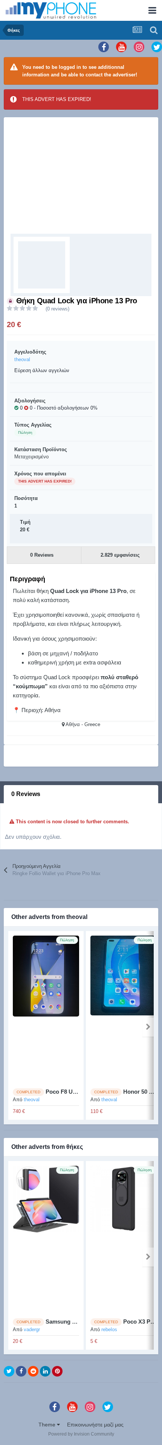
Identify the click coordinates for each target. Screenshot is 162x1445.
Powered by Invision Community (81, 1434)
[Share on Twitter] (9, 1371)
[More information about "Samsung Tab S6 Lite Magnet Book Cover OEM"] (46, 1239)
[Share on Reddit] (33, 1371)
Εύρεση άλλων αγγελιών (41, 370)
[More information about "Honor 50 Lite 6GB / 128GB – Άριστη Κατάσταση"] (123, 1009)
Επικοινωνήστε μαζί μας (95, 1425)
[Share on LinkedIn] (45, 1371)
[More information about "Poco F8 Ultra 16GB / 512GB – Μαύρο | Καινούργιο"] (46, 1009)
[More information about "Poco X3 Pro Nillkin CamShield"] (123, 1239)
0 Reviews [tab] (25, 794)
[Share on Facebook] (21, 1371)
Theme (47, 1425)
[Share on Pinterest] (57, 1371)
